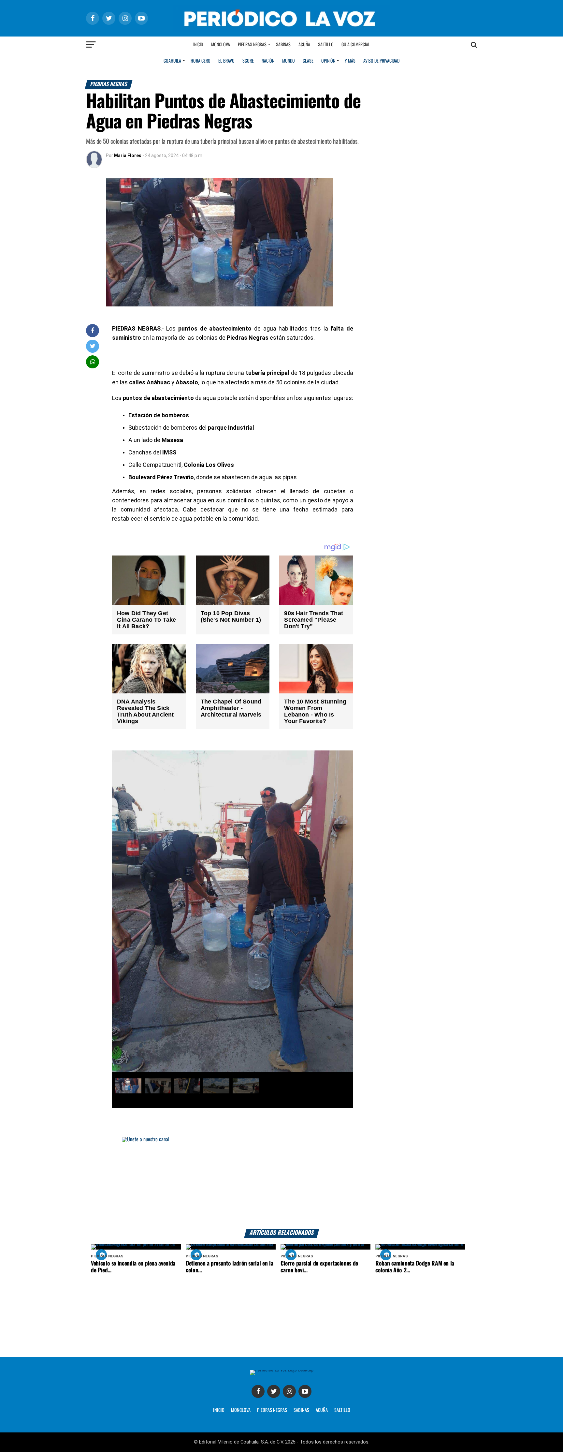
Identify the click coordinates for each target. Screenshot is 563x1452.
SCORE (248, 61)
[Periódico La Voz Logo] (281, 30)
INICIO (218, 1410)
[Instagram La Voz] (289, 1391)
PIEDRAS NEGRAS (272, 1410)
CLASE (308, 61)
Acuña (304, 44)
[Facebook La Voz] (258, 1391)
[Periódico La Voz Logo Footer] (281, 1369)
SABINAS (301, 1410)
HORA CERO (200, 61)
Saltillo (326, 44)
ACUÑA (322, 1410)
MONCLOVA (241, 1410)
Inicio (198, 44)
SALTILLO (342, 1410)
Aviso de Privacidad (381, 61)
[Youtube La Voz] (304, 1391)
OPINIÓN (328, 61)
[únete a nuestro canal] (281, 1183)
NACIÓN (268, 61)
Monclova (220, 44)
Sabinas (283, 44)
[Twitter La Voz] (273, 1391)
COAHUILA (172, 61)
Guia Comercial (355, 44)
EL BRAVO (226, 61)
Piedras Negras (252, 44)
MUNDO (288, 61)
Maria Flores (127, 155)
